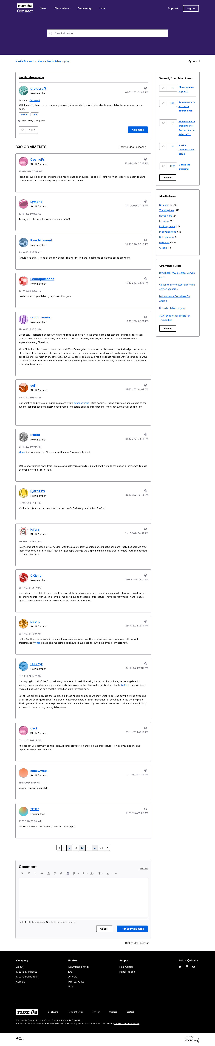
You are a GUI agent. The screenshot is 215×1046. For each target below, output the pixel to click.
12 (75, 847)
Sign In (191, 8)
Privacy (96, 1012)
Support (173, 8)
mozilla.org (53, 1012)
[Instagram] (187, 966)
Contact (130, 1012)
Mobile (23, 114)
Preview (144, 868)
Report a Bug (127, 971)
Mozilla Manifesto (26, 971)
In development (167, 231)
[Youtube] (193, 966)
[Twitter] (180, 966)
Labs (102, 8)
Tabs (34, 114)
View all (167, 177)
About (19, 966)
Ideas (43, 8)
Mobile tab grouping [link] (58, 61)
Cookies (113, 1012)
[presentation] (22, 873)
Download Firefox (78, 966)
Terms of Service (75, 1012)
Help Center (126, 966)
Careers (20, 981)
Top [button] (21, 1038)
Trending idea (166, 210)
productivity (27, 121)
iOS (70, 971)
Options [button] (193, 61)
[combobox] (107, 33)
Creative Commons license (126, 1023)
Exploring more (167, 226)
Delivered (35, 100)
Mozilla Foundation (27, 976)
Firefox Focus (76, 981)
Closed (163, 247)
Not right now (166, 237)
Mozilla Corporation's (31, 1020)
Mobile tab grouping (31, 77)
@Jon (22, 452)
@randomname (81, 403)
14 (89, 847)
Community (84, 8)
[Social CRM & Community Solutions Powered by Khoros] (192, 1039)
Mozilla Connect (25, 8)
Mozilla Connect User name (186, 149)
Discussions (62, 8)
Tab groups (40, 121)
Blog (71, 986)
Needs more (165, 215)
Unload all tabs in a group (172, 308)
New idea (164, 205)
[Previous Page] (59, 848)
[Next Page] (107, 848)
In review (164, 221)
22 (101, 847)
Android (72, 976)
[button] (22, 130)
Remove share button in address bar (186, 106)
